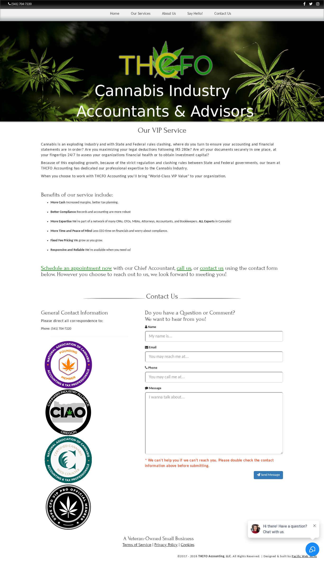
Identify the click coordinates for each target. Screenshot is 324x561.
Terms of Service (137, 544)
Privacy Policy (166, 544)
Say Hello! (195, 14)
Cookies (187, 544)
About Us (169, 14)
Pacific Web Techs (304, 556)
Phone (152, 368)
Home (114, 14)
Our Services (140, 14)
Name (151, 327)
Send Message (270, 475)
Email (152, 347)
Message (154, 388)
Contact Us (222, 14)
